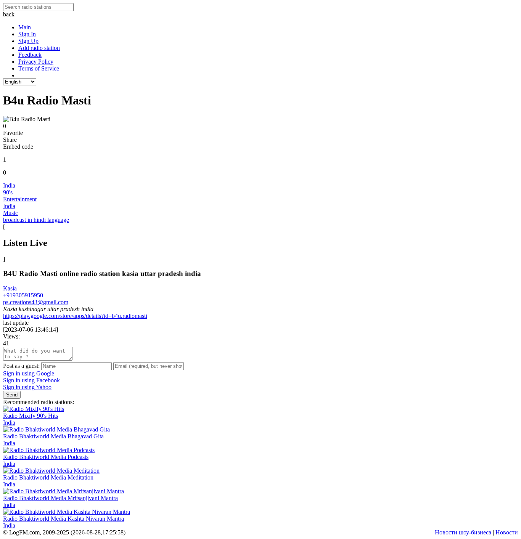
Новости (506, 532)
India (9, 185)
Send (12, 395)
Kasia (10, 288)
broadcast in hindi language (36, 220)
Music (10, 213)
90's (8, 192)
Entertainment (20, 199)
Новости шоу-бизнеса (463, 532)
